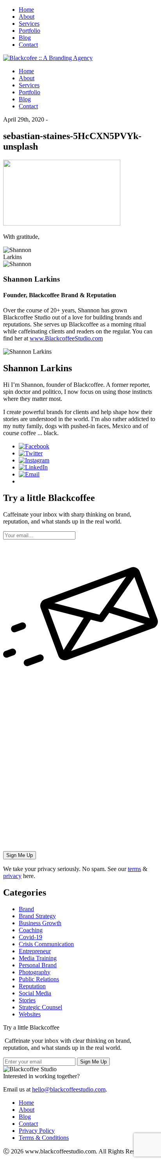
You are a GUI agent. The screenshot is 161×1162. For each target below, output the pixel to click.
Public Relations (39, 979)
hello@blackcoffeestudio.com (69, 1089)
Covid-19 (30, 937)
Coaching (31, 930)
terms (134, 869)
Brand (26, 909)
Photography (34, 972)
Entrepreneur (35, 951)
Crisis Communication (46, 944)
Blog (25, 37)
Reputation (32, 986)
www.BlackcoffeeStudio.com (66, 338)
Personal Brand (38, 965)
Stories (27, 1000)
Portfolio (29, 30)
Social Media (35, 993)
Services (29, 23)
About (26, 16)
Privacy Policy (37, 1130)
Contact (28, 44)
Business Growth (40, 923)
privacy (12, 876)
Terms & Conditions (44, 1137)
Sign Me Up (93, 1062)
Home (26, 9)
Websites (30, 1014)
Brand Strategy (37, 916)
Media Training (38, 958)
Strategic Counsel (40, 1007)
